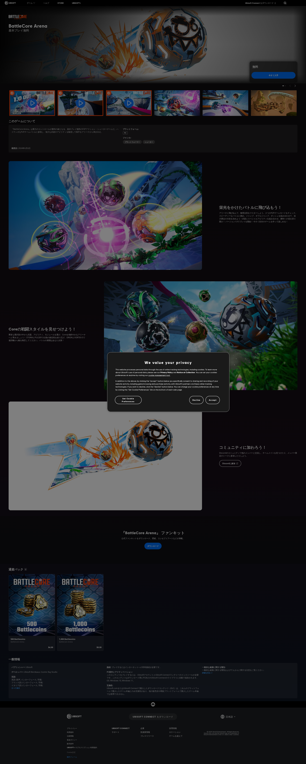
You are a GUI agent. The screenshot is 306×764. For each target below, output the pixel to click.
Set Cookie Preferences (128, 399)
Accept (213, 400)
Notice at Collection (186, 372)
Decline (196, 400)
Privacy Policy (166, 372)
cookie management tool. (159, 375)
